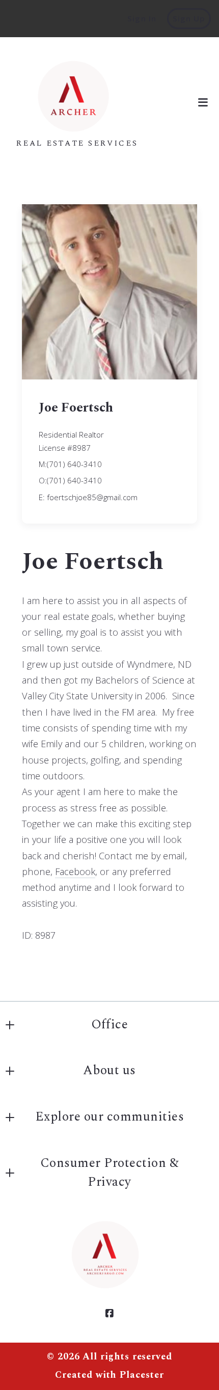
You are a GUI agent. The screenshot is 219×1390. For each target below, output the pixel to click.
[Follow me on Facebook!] (109, 1313)
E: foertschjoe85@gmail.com (88, 497)
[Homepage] (77, 95)
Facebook (75, 871)
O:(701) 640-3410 (70, 480)
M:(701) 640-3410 (70, 464)
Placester (141, 1375)
